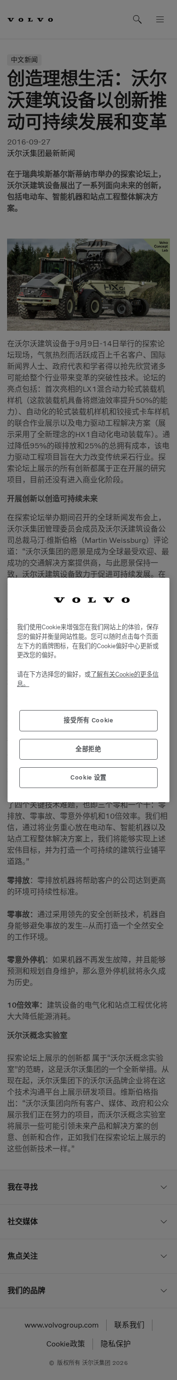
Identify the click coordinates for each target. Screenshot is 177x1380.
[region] (88, 690)
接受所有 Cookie (88, 720)
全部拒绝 (88, 749)
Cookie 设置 (88, 777)
